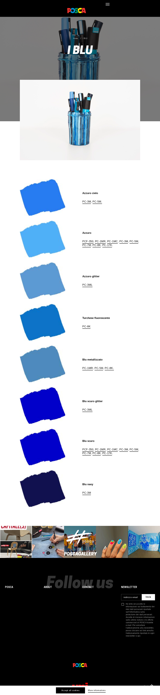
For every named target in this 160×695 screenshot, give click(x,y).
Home (75, 38)
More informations (97, 690)
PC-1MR (100, 241)
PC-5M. (97, 201)
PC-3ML (87, 284)
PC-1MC (112, 241)
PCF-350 (87, 241)
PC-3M (86, 201)
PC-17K (107, 245)
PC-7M (86, 245)
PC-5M (134, 241)
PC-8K (96, 245)
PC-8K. (109, 368)
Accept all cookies (70, 690)
